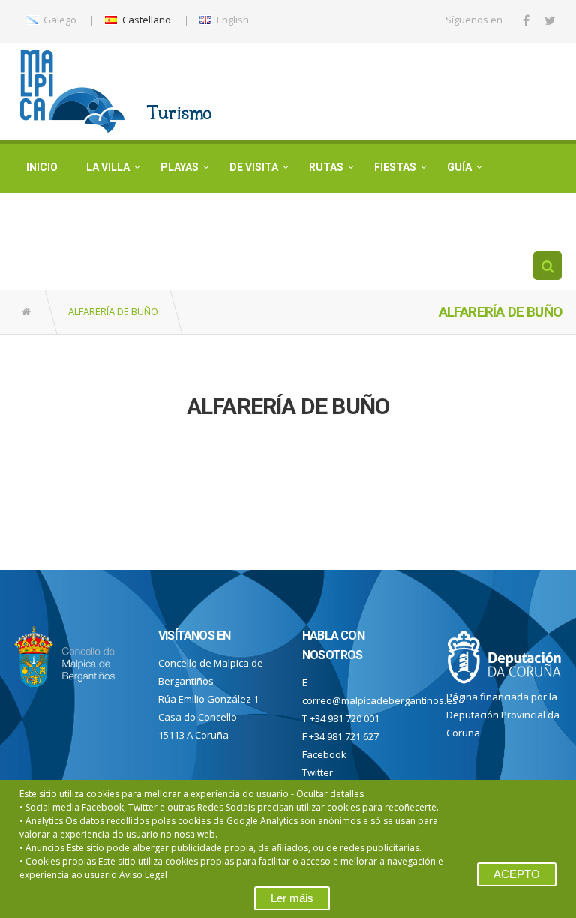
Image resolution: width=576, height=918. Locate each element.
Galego (58, 19)
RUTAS (326, 167)
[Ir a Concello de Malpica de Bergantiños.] (27, 311)
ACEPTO (517, 874)
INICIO (42, 167)
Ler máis (292, 898)
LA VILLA (108, 167)
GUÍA (459, 167)
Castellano (145, 19)
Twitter (317, 772)
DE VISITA (254, 167)
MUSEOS (48, 216)
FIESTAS (395, 167)
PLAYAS (179, 167)
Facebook (324, 754)
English (231, 19)
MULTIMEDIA (131, 216)
